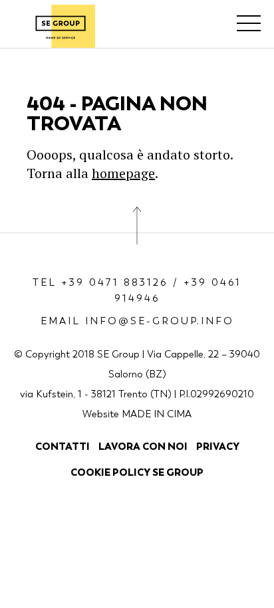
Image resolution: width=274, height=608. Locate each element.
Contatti (62, 446)
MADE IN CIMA (157, 414)
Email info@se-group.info (137, 321)
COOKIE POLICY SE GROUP (137, 472)
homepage (123, 173)
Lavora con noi (143, 446)
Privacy (217, 446)
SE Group (60, 26)
